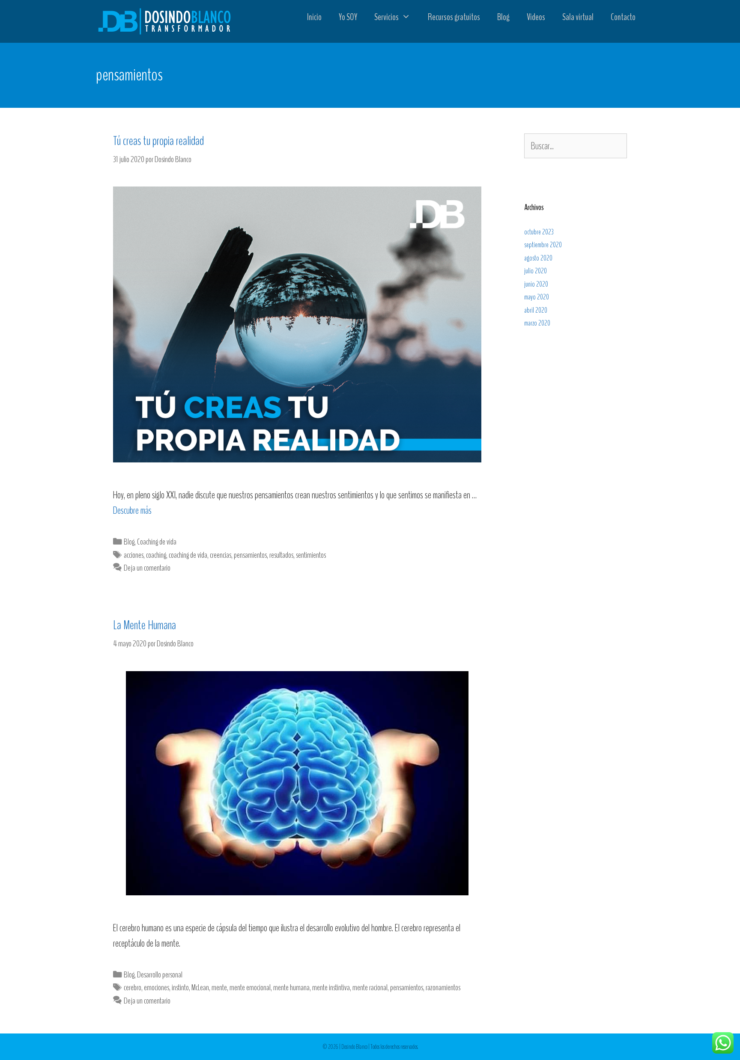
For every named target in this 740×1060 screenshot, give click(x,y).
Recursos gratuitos (454, 17)
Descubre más (132, 510)
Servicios (386, 17)
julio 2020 (535, 271)
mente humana (291, 987)
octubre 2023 (539, 232)
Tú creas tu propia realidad (158, 141)
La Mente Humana (144, 625)
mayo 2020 (536, 297)
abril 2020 (535, 310)
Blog (503, 17)
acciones (133, 555)
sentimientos (311, 555)
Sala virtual (578, 17)
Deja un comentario (147, 568)
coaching (156, 555)
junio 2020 (536, 284)
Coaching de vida (156, 542)
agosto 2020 (538, 258)
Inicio (314, 17)
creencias (220, 555)
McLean (200, 987)
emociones (156, 987)
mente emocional (250, 987)
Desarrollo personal (159, 974)
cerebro (132, 987)
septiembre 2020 (543, 245)
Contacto (623, 17)
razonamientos (443, 987)
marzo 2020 (537, 323)
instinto (180, 987)
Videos (536, 17)
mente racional (370, 987)
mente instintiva (331, 987)
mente (219, 987)
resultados (281, 555)
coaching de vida (188, 555)
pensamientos (250, 555)
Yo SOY (348, 17)
